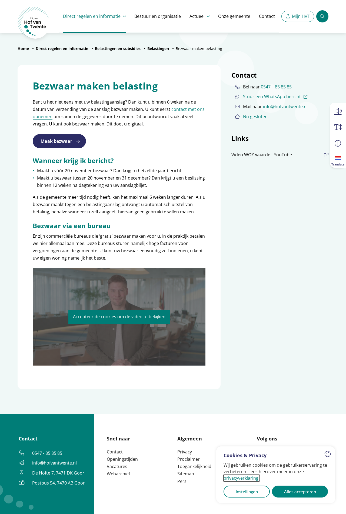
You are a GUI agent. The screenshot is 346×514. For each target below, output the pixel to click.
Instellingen (247, 491)
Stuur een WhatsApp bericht (276, 96)
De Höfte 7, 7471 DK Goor (58, 473)
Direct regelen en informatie (92, 16)
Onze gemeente (234, 16)
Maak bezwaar (56, 141)
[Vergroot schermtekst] (338, 127)
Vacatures (117, 466)
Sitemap (185, 474)
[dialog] (275, 474)
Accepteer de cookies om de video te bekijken (119, 317)
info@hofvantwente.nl (285, 107)
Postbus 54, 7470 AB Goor (58, 483)
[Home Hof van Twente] (34, 23)
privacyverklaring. (242, 478)
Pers (182, 481)
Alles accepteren (300, 491)
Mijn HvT (301, 16)
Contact (267, 16)
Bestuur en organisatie (157, 16)
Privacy (184, 452)
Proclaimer (188, 459)
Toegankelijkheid (194, 466)
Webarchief (118, 474)
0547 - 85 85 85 (47, 453)
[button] (338, 111)
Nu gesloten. (256, 117)
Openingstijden (122, 459)
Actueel (197, 16)
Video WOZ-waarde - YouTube (261, 155)
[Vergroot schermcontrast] (338, 143)
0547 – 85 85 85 (276, 87)
